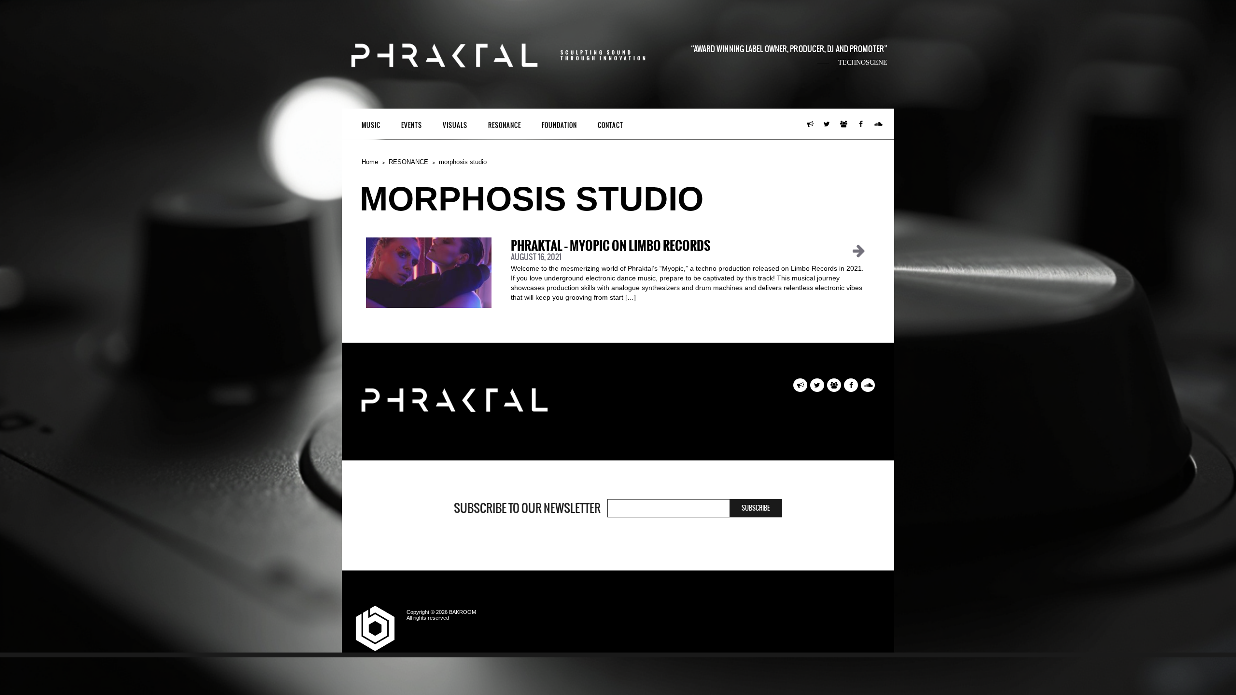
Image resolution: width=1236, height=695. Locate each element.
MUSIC (371, 125)
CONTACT (610, 125)
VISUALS (455, 125)
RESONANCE (504, 125)
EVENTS (411, 125)
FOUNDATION (559, 125)
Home (370, 162)
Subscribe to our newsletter (527, 508)
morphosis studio (463, 162)
